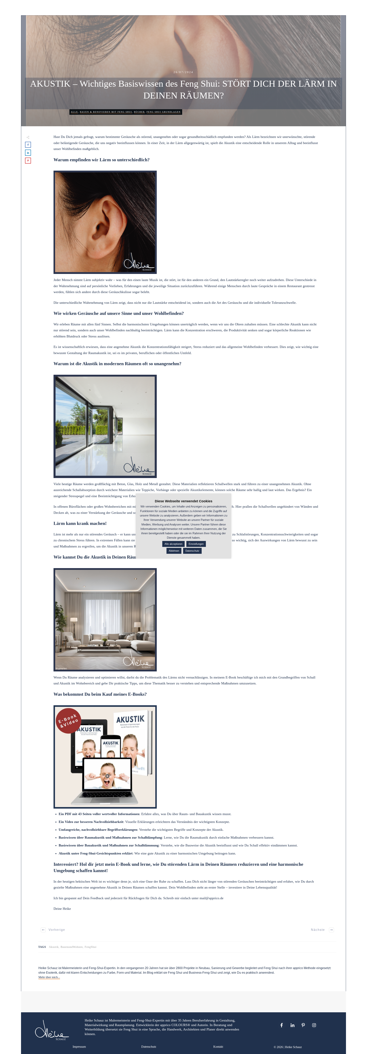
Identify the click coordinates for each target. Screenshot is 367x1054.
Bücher (139, 112)
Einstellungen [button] (196, 543)
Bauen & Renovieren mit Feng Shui (106, 112)
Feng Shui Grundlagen (164, 112)
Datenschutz (148, 1046)
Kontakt (218, 1046)
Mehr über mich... (49, 977)
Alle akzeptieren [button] (173, 543)
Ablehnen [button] (174, 550)
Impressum (79, 1046)
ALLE (74, 112)
